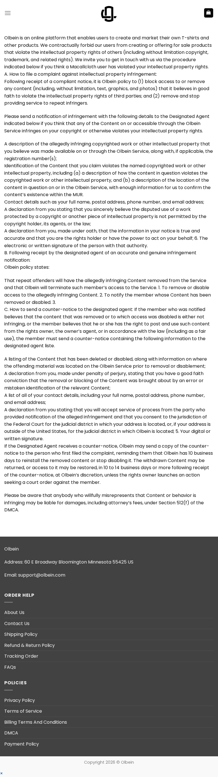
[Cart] (208, 13)
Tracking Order (21, 656)
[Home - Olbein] (109, 13)
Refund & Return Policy (29, 645)
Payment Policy (21, 744)
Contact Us (17, 623)
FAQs (10, 667)
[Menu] (7, 13)
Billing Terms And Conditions (35, 722)
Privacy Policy (19, 700)
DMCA (11, 733)
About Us (14, 612)
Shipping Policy (20, 634)
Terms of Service (23, 711)
